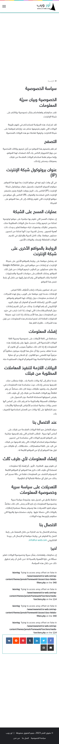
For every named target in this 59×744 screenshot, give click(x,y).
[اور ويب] (46, 6)
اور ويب (9, 733)
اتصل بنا (25, 738)
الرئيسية (51, 81)
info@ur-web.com (38, 540)
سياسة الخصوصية (38, 738)
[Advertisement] (29, 45)
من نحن (16, 738)
